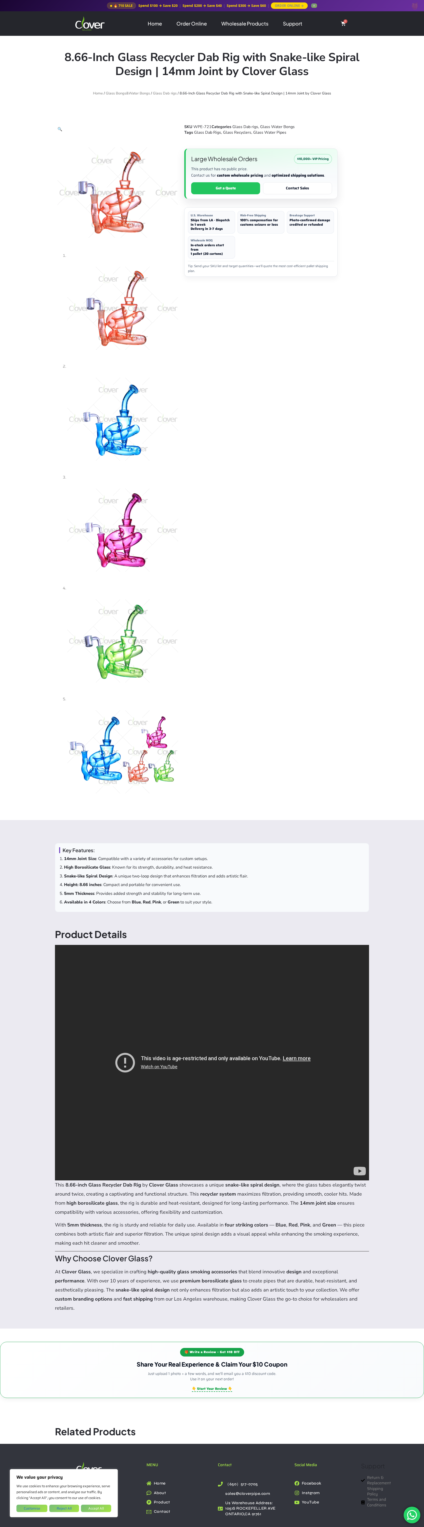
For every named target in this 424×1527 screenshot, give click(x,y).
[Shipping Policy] (364, 1491)
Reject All (64, 1508)
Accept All (96, 1508)
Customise (32, 1508)
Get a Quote (226, 188)
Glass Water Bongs (277, 127)
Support (292, 23)
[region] (64, 1493)
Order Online (191, 23)
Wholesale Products (244, 23)
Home (155, 23)
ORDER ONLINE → (289, 5)
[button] (59, 129)
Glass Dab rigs (165, 93)
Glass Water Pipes (269, 132)
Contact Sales (297, 188)
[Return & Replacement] (364, 1480)
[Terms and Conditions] (364, 1502)
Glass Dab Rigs (207, 132)
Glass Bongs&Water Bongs (128, 93)
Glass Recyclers (237, 132)
